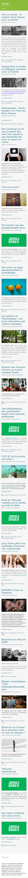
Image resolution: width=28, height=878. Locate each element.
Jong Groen (18, 230)
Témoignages (20, 60)
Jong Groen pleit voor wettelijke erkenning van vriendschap (14, 546)
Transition (11, 362)
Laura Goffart (17, 735)
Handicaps (4, 182)
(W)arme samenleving (9, 770)
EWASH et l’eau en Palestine (12, 591)
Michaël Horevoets (18, 644)
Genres (24, 309)
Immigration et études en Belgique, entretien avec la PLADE (14, 69)
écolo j (14, 22)
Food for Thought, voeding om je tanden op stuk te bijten (14, 503)
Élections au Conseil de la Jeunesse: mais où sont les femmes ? (13, 730)
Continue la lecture (7, 56)
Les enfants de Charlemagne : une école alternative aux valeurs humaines (13, 320)
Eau (23, 633)
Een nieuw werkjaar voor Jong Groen (13, 814)
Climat (23, 495)
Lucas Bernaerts (19, 375)
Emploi (3, 403)
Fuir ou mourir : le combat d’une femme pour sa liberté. (13, 17)
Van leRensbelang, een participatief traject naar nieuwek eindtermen (13, 412)
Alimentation (5, 538)
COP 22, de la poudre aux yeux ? (13, 458)
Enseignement (5, 362)
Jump (5, 4)
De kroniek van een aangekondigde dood (13, 226)
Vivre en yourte (10, 187)
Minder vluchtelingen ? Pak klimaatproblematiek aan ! (14, 685)
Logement (4, 220)
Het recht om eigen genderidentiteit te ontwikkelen (12, 270)
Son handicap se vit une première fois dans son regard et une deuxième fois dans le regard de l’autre (13, 135)
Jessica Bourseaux (17, 326)
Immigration (9, 61)
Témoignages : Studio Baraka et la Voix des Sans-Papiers (14, 111)
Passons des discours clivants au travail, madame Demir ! (13, 370)
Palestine (4, 262)
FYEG (24, 487)
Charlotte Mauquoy (20, 461)
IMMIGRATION (13, 60)
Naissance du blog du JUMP (14, 641)
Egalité (23, 402)
